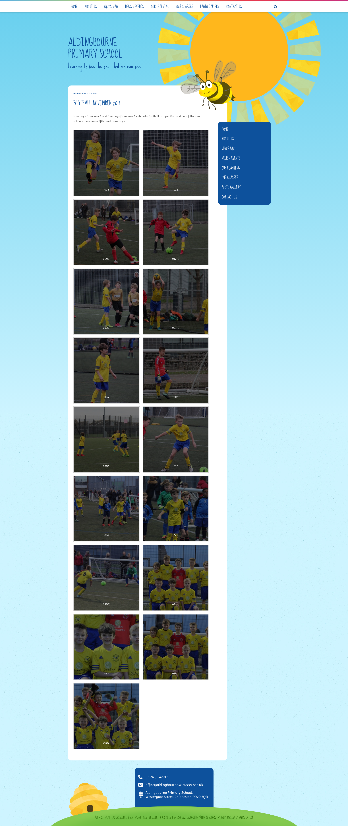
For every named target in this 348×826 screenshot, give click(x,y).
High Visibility (152, 818)
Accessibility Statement (126, 818)
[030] (175, 439)
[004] (106, 370)
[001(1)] (106, 439)
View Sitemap (102, 818)
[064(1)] (175, 647)
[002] (175, 370)
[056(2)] (106, 577)
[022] (175, 163)
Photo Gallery (89, 93)
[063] (106, 647)
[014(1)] (106, 232)
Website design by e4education (235, 818)
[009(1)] (106, 301)
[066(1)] (106, 716)
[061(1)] (175, 577)
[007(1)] (175, 301)
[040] (106, 508)
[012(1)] (175, 232)
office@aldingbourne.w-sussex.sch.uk (174, 785)
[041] (175, 508)
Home (76, 93)
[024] (106, 163)
